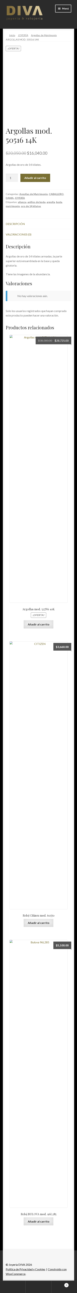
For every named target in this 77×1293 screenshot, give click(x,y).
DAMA (10, 197)
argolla (51, 202)
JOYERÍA (23, 35)
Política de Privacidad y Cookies (25, 1269)
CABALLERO (56, 194)
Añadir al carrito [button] (38, 624)
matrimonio (13, 206)
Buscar (38, 1287)
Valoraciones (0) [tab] (18, 234)
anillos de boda (36, 202)
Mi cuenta (13, 1287)
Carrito (59, 1283)
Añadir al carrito (35, 177)
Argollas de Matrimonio (44, 35)
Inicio (12, 35)
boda (59, 202)
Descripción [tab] (15, 223)
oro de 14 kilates (31, 206)
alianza (22, 202)
